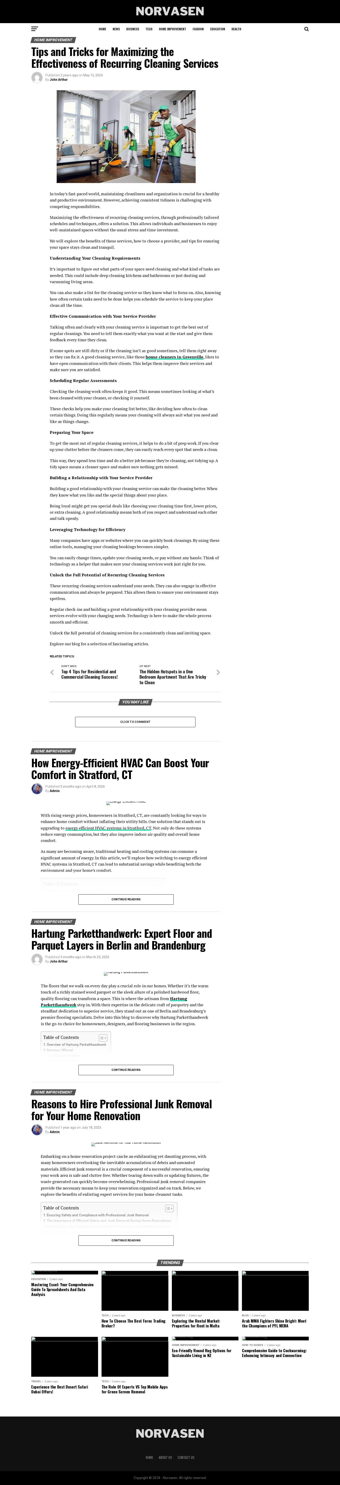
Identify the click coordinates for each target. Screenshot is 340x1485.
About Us (165, 1457)
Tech (148, 28)
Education (217, 28)
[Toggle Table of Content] (100, 1038)
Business (132, 28)
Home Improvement (172, 28)
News (116, 28)
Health (236, 28)
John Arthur (59, 79)
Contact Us (186, 1457)
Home (102, 28)
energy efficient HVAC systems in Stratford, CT (108, 828)
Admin (55, 791)
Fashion (198, 28)
